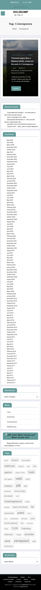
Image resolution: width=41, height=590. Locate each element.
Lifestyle (24, 55)
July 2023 (10, 195)
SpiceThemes (24, 586)
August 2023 (11, 193)
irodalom (8, 485)
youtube (29, 534)
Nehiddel (6, 507)
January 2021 (11, 267)
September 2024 (12, 161)
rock (5, 519)
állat (34, 541)
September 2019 (12, 306)
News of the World (20, 507)
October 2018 (11, 332)
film (34, 466)
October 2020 (11, 274)
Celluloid (10, 581)
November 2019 (12, 301)
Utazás (19, 534)
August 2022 (11, 222)
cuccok (20, 466)
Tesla (6, 529)
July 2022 (10, 224)
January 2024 (11, 181)
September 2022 (12, 219)
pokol (20, 513)
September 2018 (12, 334)
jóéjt (25, 486)
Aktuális (23, 577)
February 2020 (11, 294)
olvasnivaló (9, 513)
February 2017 (11, 380)
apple (6, 460)
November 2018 (12, 330)
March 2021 (10, 262)
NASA (27, 502)
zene (7, 541)
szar (33, 518)
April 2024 (10, 173)
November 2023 (12, 186)
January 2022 (11, 238)
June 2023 (10, 198)
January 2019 (11, 325)
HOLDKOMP (20, 12)
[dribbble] (20, 7)
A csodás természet (16, 55)
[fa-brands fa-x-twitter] (18, 7)
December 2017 (12, 356)
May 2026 (10, 140)
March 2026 (10, 145)
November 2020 (12, 272)
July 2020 (10, 282)
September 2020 (12, 277)
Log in (9, 412)
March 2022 (10, 234)
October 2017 (11, 361)
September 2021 (12, 248)
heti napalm (8, 479)
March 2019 (10, 320)
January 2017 (11, 382)
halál (31, 472)
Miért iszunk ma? (20, 437)
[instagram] (23, 7)
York (14, 68)
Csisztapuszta (23, 70)
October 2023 (11, 188)
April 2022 (10, 231)
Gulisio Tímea (20, 472)
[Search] (34, 13)
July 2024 (10, 166)
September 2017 (12, 363)
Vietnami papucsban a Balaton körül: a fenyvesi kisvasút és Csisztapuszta (22, 61)
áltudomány (8, 546)
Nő (32, 506)
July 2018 (10, 339)
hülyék (28, 479)
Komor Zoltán (19, 491)
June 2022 (10, 226)
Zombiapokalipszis (13, 577)
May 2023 (10, 200)
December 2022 (12, 212)
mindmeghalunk (13, 501)
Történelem (18, 581)
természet (30, 523)
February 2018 (11, 351)
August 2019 (11, 308)
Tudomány (26, 528)
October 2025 (11, 149)
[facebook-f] (15, 7)
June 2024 (10, 169)
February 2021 (11, 265)
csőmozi (9, 466)
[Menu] (3, 13)
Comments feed (12, 422)
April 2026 (10, 142)
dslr (28, 466)
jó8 (18, 485)
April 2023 (10, 202)
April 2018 (10, 346)
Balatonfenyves (15, 70)
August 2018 (11, 337)
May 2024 (10, 171)
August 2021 (11, 250)
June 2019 (10, 313)
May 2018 (10, 344)
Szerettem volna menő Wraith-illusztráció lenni (21, 124)
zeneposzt (21, 540)
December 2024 (12, 157)
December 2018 (12, 327)
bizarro (15, 460)
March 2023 (10, 205)
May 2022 (10, 229)
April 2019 (10, 318)
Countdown (26, 460)
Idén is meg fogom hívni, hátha (16, 117)
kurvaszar (8, 495)
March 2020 (10, 291)
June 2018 (10, 342)
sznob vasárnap (10, 523)
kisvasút (30, 70)
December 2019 (12, 298)
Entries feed (10, 417)
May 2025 (10, 152)
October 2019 (11, 303)
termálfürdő (21, 73)
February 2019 (11, 322)
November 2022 (12, 214)
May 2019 (10, 315)
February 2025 (11, 154)
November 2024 (12, 159)
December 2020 (12, 270)
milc (17, 496)
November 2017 (12, 358)
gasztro (8, 472)
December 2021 (12, 241)
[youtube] (26, 7)
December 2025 (12, 147)
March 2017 (10, 378)
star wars (24, 519)
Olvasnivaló (28, 581)
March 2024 (10, 176)
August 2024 (11, 164)
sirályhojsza (14, 519)
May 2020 (10, 286)
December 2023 (12, 183)
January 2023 (11, 210)
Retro (29, 513)
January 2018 (11, 354)
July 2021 (10, 253)
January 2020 (11, 296)
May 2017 (10, 373)
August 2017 (11, 366)
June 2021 (10, 255)
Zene (29, 577)
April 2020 (10, 289)
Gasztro (26, 579)
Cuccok (19, 579)
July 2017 (10, 368)
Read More (16, 88)
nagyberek (14, 73)
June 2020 (10, 284)
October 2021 (11, 246)
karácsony (7, 491)
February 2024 (11, 178)
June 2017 (10, 370)
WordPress (25, 584)
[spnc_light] (38, 14)
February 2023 (11, 207)
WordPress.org (11, 427)
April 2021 (10, 260)
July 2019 (10, 310)
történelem (8, 534)
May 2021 (10, 258)
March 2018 (10, 349)
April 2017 (10, 375)
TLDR (15, 528)
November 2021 (12, 243)
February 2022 (11, 236)
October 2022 (11, 217)
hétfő (19, 478)
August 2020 (11, 279)
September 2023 (12, 190)
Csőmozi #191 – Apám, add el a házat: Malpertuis (22, 126)
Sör (22, 523)
